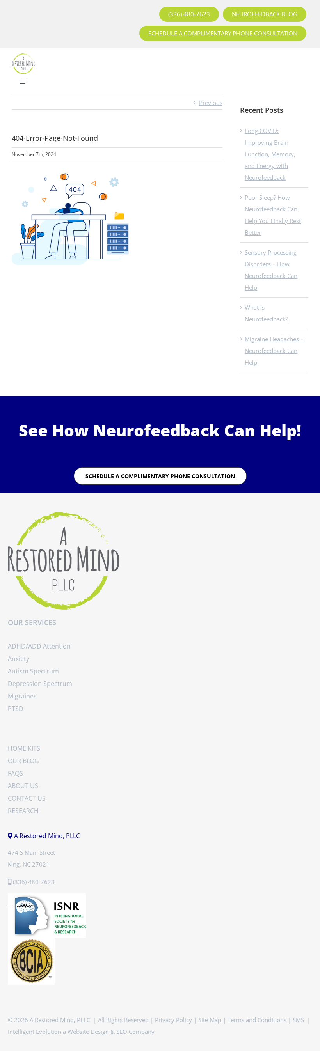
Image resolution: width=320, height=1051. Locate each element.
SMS (299, 1020)
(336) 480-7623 (34, 882)
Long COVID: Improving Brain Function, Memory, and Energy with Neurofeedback (270, 154)
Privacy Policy (173, 1020)
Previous (210, 102)
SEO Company (135, 1031)
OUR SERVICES (32, 622)
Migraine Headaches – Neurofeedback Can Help (274, 350)
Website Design (88, 1031)
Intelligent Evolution (34, 1031)
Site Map (209, 1020)
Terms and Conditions (257, 1020)
